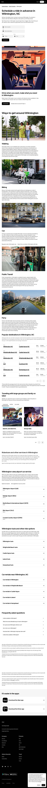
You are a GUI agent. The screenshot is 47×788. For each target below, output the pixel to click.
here (40, 781)
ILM (4, 364)
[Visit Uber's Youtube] (5, 766)
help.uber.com (4, 651)
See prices (5, 39)
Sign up (41, 1)
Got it (43, 785)
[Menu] (45, 2)
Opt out (38, 785)
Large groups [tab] (5, 404)
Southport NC (23, 364)
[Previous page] (40, 381)
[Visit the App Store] (13, 774)
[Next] (42, 442)
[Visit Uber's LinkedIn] (2, 766)
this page (12, 680)
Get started (5, 103)
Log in (38, 1)
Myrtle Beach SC (24, 370)
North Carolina (12, 6)
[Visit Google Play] (5, 774)
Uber (2, 2)
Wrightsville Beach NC (10, 352)
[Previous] (39, 442)
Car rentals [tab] (17, 404)
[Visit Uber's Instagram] (8, 766)
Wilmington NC (8, 346)
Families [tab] (11, 404)
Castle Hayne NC (24, 346)
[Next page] (43, 381)
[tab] (21, 404)
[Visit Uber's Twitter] (10, 766)
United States (5, 6)
